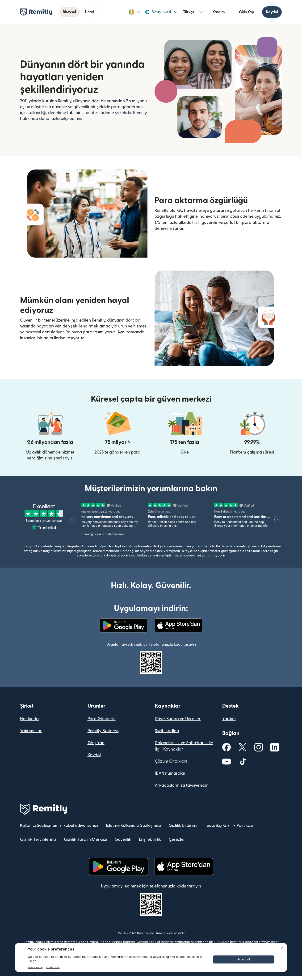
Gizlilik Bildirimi (183, 825)
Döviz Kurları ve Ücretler (178, 719)
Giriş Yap (246, 12)
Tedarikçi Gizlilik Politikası (229, 825)
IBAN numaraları (170, 773)
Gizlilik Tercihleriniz (38, 839)
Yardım (219, 12)
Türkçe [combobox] (188, 12)
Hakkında (29, 719)
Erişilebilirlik (150, 839)
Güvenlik (123, 839)
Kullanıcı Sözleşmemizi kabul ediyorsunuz (59, 825)
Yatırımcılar (31, 731)
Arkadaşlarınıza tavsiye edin (182, 785)
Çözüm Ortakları (171, 761)
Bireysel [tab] (69, 12)
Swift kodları (167, 731)
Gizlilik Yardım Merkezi (85, 839)
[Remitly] (36, 12)
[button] (135, 12)
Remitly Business (103, 731)
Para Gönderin (102, 719)
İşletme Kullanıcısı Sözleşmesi (133, 825)
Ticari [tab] (89, 12)
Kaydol (272, 12)
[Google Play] (123, 625)
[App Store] (178, 625)
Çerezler (177, 839)
